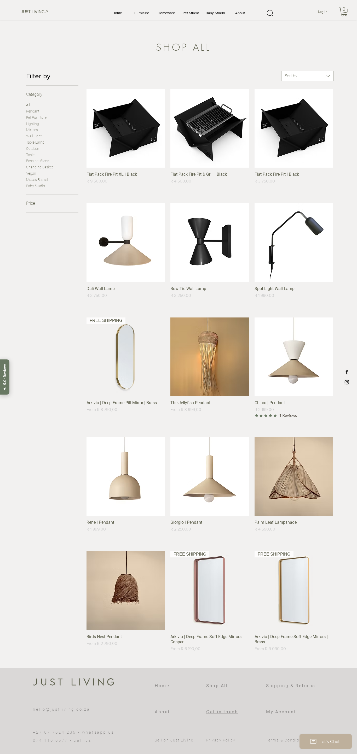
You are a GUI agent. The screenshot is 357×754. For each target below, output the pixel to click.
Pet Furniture (36, 117)
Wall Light (34, 136)
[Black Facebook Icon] (347, 372)
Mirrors (32, 130)
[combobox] (307, 76)
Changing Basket (39, 167)
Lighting (32, 124)
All (28, 105)
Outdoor (32, 148)
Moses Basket (37, 180)
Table (30, 155)
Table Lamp (35, 142)
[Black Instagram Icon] (347, 382)
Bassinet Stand (37, 161)
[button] (141, 12)
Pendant (32, 111)
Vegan (31, 173)
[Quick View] (126, 128)
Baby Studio (35, 186)
